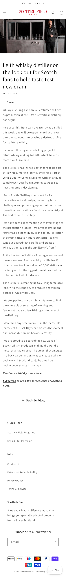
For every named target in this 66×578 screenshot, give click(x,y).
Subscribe (9, 381)
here (38, 373)
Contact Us (13, 464)
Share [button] (10, 102)
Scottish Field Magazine (21, 432)
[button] (5, 13)
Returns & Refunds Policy (22, 472)
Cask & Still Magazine (19, 441)
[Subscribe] (54, 542)
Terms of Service (17, 488)
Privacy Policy (15, 480)
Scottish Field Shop (28, 571)
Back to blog (35, 400)
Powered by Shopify (44, 571)
